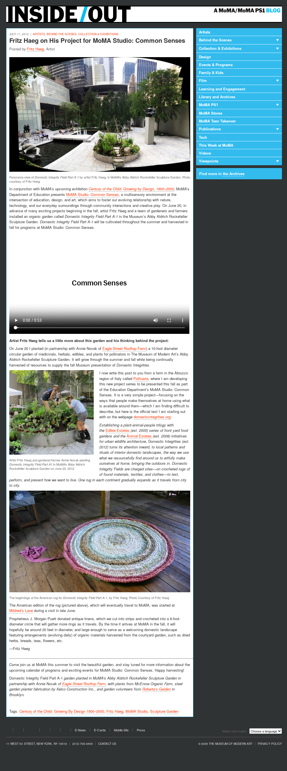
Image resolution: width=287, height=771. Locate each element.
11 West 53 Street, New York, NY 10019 (36, 744)
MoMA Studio (136, 711)
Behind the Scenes (62, 34)
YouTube (31, 730)
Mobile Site (121, 730)
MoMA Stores (210, 113)
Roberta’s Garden (156, 689)
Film (203, 80)
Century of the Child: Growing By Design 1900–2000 (61, 711)
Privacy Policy (270, 744)
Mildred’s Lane (21, 610)
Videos (205, 153)
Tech (203, 137)
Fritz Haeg (35, 49)
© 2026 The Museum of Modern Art (225, 744)
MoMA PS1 (208, 104)
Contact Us (107, 744)
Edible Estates (117, 430)
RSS (65, 730)
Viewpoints (208, 160)
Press (141, 730)
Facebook (8, 730)
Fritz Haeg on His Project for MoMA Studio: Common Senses (97, 40)
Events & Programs (216, 64)
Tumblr (44, 730)
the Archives (234, 173)
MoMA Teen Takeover (217, 121)
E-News (80, 730)
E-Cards (100, 730)
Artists (39, 34)
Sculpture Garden (164, 711)
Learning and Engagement (222, 88)
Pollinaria (140, 378)
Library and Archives (217, 96)
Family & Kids (211, 72)
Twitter (18, 730)
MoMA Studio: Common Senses (92, 194)
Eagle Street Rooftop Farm (124, 348)
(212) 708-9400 (82, 744)
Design (205, 56)
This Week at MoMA (216, 145)
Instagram (55, 730)
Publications (210, 128)
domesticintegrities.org (152, 416)
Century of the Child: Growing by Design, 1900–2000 (131, 188)
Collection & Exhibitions (98, 34)
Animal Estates (139, 436)
